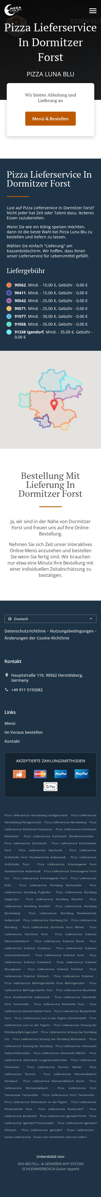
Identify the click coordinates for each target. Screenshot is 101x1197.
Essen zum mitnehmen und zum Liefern (60, 1137)
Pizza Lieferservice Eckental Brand (59, 941)
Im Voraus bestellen (23, 732)
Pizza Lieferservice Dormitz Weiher (54, 1067)
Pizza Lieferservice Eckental (73, 976)
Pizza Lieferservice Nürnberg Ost (45, 920)
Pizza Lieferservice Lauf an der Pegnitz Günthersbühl (50, 1018)
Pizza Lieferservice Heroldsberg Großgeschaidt (36, 815)
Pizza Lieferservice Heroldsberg (65, 822)
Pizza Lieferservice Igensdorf (42, 1130)
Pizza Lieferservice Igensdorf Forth (63, 1116)
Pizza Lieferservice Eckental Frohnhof (55, 969)
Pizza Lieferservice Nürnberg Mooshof (54, 899)
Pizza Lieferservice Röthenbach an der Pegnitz (36, 1102)
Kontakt (12, 741)
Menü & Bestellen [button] (50, 118)
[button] (93, 10)
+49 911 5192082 (27, 689)
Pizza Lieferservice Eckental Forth (59, 955)
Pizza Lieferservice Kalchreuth (25, 843)
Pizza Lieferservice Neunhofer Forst (59, 1004)
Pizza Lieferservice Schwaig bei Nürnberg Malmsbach (49, 1039)
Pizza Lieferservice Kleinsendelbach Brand (53, 1081)
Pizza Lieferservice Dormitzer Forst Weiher (53, 927)
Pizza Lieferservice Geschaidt (40, 850)
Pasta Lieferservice (81, 1130)
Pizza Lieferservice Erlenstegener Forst (40, 878)
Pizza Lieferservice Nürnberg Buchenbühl (50, 885)
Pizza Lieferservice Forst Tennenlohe (68, 1095)
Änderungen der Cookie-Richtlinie (36, 638)
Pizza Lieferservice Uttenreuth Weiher (60, 1053)
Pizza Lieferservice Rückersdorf (60, 1109)
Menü (9, 723)
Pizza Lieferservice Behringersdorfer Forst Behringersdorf (44, 983)
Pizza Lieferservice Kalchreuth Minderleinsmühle (58, 836)
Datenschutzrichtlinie (25, 631)
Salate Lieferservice (18, 1137)
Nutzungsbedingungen (72, 631)
